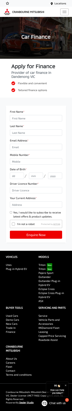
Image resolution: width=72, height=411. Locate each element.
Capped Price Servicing (52, 335)
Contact (10, 370)
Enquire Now (36, 235)
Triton (42, 264)
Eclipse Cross (47, 288)
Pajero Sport (46, 272)
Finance (10, 331)
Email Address (19, 140)
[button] (64, 12)
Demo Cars (12, 319)
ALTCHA (56, 224)
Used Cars (12, 315)
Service (43, 315)
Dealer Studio (26, 402)
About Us (11, 358)
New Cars (11, 323)
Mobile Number (20, 154)
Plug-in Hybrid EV (16, 268)
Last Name (17, 126)
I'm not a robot (26, 224)
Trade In (11, 327)
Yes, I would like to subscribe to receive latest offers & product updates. (37, 214)
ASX (41, 301)
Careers (10, 362)
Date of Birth (18, 169)
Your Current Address (23, 198)
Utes (9, 264)
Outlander (45, 276)
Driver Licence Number (24, 183)
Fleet (9, 366)
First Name (17, 111)
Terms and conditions (19, 374)
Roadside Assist (48, 339)
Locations (60, 3)
